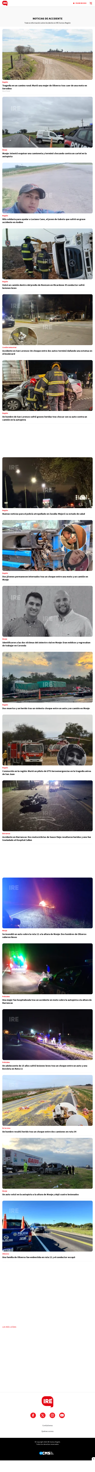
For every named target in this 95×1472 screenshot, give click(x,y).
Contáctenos (47, 1425)
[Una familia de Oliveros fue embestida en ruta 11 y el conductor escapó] (47, 1231)
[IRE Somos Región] (4, 3)
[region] (47, 12)
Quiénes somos (47, 1431)
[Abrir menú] (91, 3)
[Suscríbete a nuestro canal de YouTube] (62, 1415)
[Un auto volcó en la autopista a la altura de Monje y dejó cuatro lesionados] (47, 1168)
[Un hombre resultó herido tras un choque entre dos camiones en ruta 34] (47, 1105)
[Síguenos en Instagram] (52, 1415)
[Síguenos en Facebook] (33, 1415)
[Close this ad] (93, 1458)
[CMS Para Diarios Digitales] (46, 1453)
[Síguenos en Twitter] (43, 1415)
